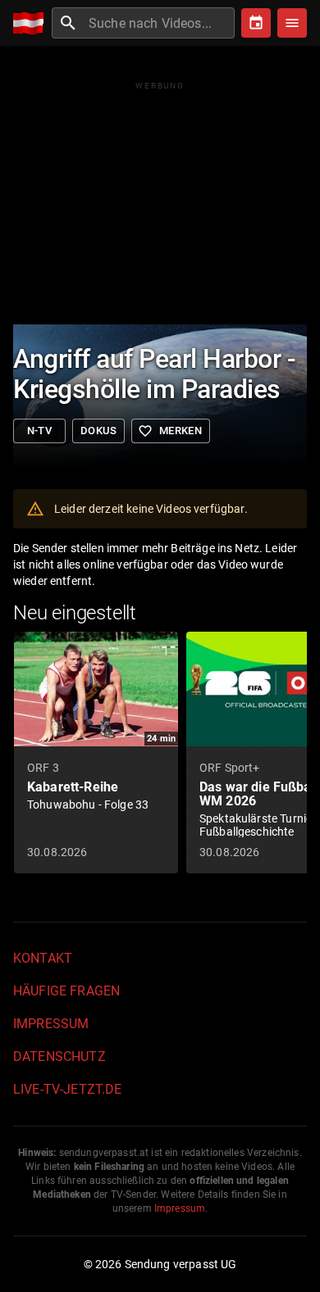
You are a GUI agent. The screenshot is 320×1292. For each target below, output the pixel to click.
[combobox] (160, 23)
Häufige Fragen (66, 991)
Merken (170, 431)
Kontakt (42, 958)
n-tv (40, 430)
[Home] (32, 23)
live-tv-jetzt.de (67, 1089)
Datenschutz (59, 1056)
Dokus (98, 430)
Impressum (51, 1023)
